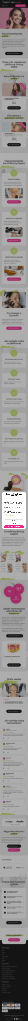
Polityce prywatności (9, 515)
